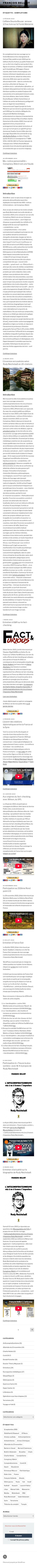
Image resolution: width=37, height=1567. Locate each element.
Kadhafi (6, 1486)
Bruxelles (22, 1452)
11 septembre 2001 (10, 1429)
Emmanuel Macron (10, 1471)
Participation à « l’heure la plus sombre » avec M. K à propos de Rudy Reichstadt (17, 1066)
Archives (6, 1512)
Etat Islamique (25, 1471)
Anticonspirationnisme (11, 1343)
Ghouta (21, 1478)
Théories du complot (11, 1504)
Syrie (6, 1500)
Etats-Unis (7, 1474)
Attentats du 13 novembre (12, 1347)
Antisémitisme (9, 1441)
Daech (6, 1467)
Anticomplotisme (24, 1437)
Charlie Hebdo (8, 1351)
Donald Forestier (9, 1359)
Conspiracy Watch (9, 1271)
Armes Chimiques (23, 1441)
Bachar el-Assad (9, 1448)
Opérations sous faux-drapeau (13, 1396)
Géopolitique (7, 1376)
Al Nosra (25, 1433)
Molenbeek (16, 1493)
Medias (6, 1493)
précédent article (9, 431)
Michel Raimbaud (21, 759)
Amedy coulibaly (10, 1437)
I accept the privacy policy (19, 1540)
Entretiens (6, 1368)
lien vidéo (22, 752)
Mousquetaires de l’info (21, 1229)
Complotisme (21, 1456)
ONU (23, 1493)
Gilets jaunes (7, 1380)
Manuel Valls (14, 1489)
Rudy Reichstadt (9, 1497)
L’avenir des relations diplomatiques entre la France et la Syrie (18, 725)
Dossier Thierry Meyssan (11, 1364)
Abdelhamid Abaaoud (11, 1433)
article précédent (9, 463)
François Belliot (16, 2)
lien (30, 1008)
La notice (15, 563)
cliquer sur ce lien (9, 853)
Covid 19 (6, 1355)
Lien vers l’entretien (10, 696)
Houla (18, 1482)
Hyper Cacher (8, 1388)
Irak (23, 1482)
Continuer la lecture (10, 153)
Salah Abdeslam (23, 1497)
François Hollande (10, 1478)
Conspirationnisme (10, 1463)
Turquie (24, 1504)
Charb (30, 1452)
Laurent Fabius (25, 1486)
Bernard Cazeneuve (25, 1448)
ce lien (13, 967)
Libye (6, 1489)
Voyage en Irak (8, 1404)
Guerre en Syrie (8, 1384)
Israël (29, 1482)
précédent (21, 575)
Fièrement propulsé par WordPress (14, 1562)
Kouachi (15, 1486)
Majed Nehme (13, 762)
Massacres (26, 1489)
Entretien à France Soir (13, 943)
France (16, 1474)
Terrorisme (7, 1400)
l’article (15, 575)
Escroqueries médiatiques (12, 1372)
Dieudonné (15, 1467)
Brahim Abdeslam (10, 1452)
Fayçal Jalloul (23, 762)
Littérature (7, 1392)
